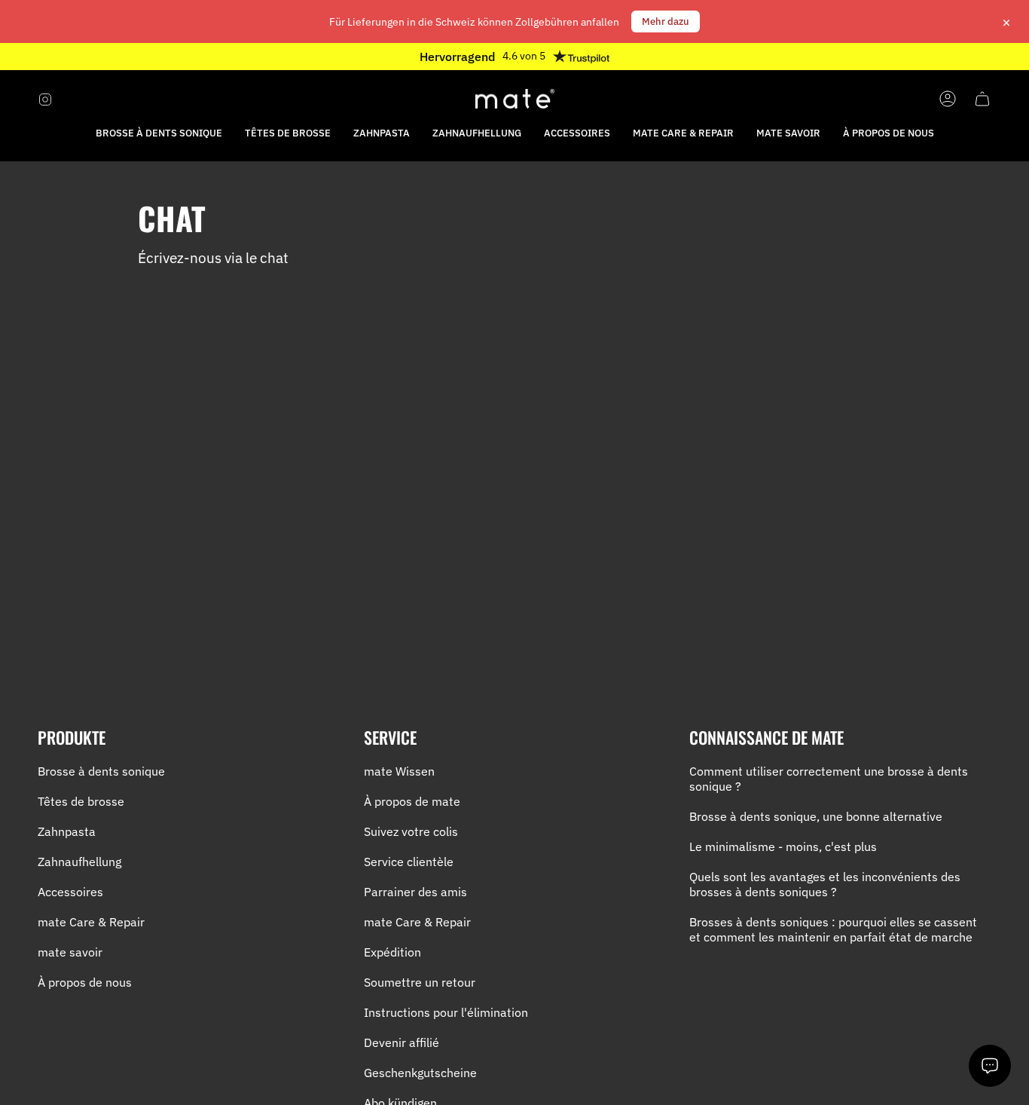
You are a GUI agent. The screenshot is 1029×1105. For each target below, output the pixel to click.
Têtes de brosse (81, 801)
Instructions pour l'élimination (446, 1012)
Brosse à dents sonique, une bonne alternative (815, 816)
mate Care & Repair (91, 921)
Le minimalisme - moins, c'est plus (783, 846)
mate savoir (70, 952)
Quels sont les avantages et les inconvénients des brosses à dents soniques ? (824, 884)
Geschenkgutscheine (420, 1072)
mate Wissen (399, 771)
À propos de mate (412, 801)
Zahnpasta (67, 831)
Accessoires (70, 891)
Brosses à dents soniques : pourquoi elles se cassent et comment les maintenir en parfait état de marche (833, 929)
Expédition (392, 952)
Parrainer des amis (415, 891)
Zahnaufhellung (79, 861)
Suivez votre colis (411, 831)
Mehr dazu (665, 21)
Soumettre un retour (419, 982)
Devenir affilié (401, 1042)
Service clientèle (408, 861)
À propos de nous (85, 982)
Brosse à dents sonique (101, 771)
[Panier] (982, 99)
